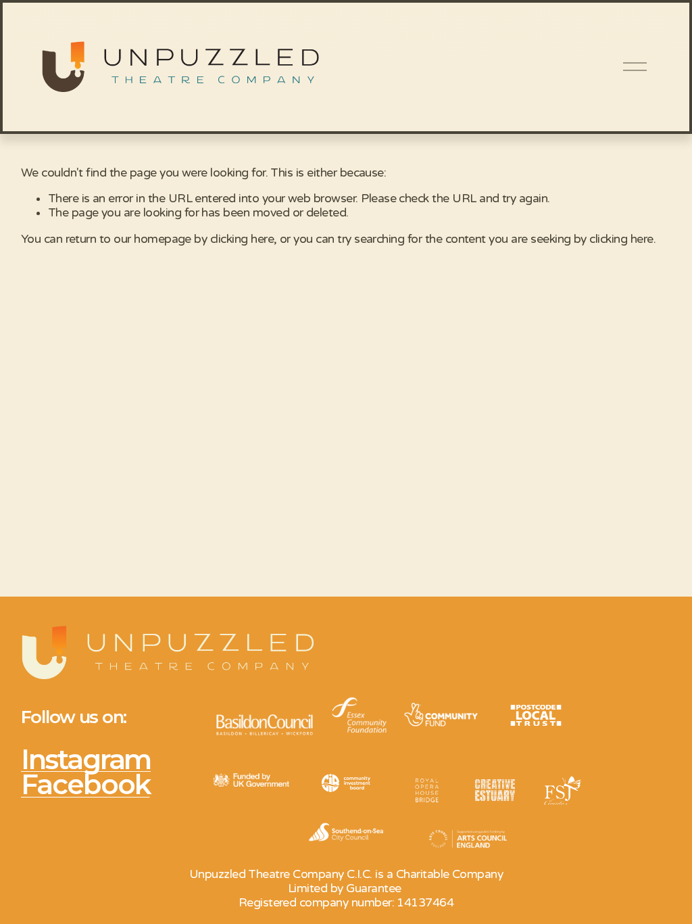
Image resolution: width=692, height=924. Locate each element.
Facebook (85, 784)
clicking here (242, 239)
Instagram (86, 759)
